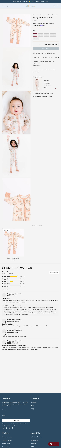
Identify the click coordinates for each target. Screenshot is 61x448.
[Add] (56, 88)
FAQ (32, 409)
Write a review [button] (54, 272)
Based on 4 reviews (7, 274)
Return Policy (6, 447)
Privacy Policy (6, 443)
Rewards (33, 402)
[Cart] (57, 5)
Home (34, 15)
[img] (11, 294)
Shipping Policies (7, 437)
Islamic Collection (42, 15)
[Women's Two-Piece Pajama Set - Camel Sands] (37, 85)
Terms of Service (10, 425)
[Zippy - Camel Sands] (13, 243)
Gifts (32, 405)
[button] (6, 276)
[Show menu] (3, 5)
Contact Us (34, 440)
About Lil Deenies (36, 437)
